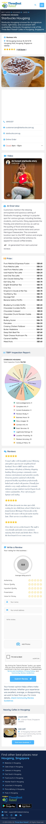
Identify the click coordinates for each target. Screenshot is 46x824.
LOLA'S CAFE (22, 717)
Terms (13, 818)
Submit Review (21, 679)
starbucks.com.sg (13, 133)
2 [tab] (22, 81)
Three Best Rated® (22, 822)
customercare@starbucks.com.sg (20, 127)
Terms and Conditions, (15, 671)
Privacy (5, 818)
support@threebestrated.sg (19, 812)
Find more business (22, 742)
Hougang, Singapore (15, 758)
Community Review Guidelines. (23, 673)
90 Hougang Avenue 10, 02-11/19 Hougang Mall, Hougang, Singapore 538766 (18, 43)
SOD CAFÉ (21, 729)
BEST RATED (5, 12)
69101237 (9, 122)
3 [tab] (24, 81)
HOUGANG (16, 12)
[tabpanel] (23, 72)
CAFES (25, 12)
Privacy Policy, (30, 671)
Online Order (11, 139)
